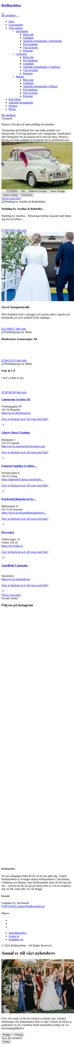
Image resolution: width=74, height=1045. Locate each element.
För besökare (30, 44)
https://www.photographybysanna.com (23, 446)
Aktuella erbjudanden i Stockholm (42, 41)
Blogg (12, 109)
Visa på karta (30, 47)
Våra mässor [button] (16, 28)
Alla (23, 191)
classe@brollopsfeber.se (31, 906)
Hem (11, 21)
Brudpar (7, 1034)
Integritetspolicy (18, 932)
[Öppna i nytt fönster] (2, 425)
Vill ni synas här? (11, 198)
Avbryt (6, 1041)
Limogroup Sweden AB (15, 399)
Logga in (14, 936)
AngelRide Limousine (14, 565)
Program (28, 50)
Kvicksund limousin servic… (18, 499)
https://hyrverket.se (12, 545)
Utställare (28, 37)
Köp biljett (15, 99)
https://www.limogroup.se (16, 412)
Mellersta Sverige (38, 191)
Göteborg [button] (21, 53)
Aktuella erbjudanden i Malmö (40, 86)
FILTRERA (12, 191)
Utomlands (26, 195)
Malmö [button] (20, 76)
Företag (13, 105)
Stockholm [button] (22, 31)
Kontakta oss (16, 939)
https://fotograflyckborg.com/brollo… (22, 479)
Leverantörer (16, 24)
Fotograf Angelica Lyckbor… (19, 465)
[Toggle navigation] (17, 16)
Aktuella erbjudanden (21, 102)
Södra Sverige (10, 195)
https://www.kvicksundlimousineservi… (24, 512)
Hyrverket (7, 532)
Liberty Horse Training (15, 432)
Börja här (28, 34)
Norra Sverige (57, 191)
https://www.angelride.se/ (15, 579)
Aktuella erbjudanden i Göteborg (41, 66)
